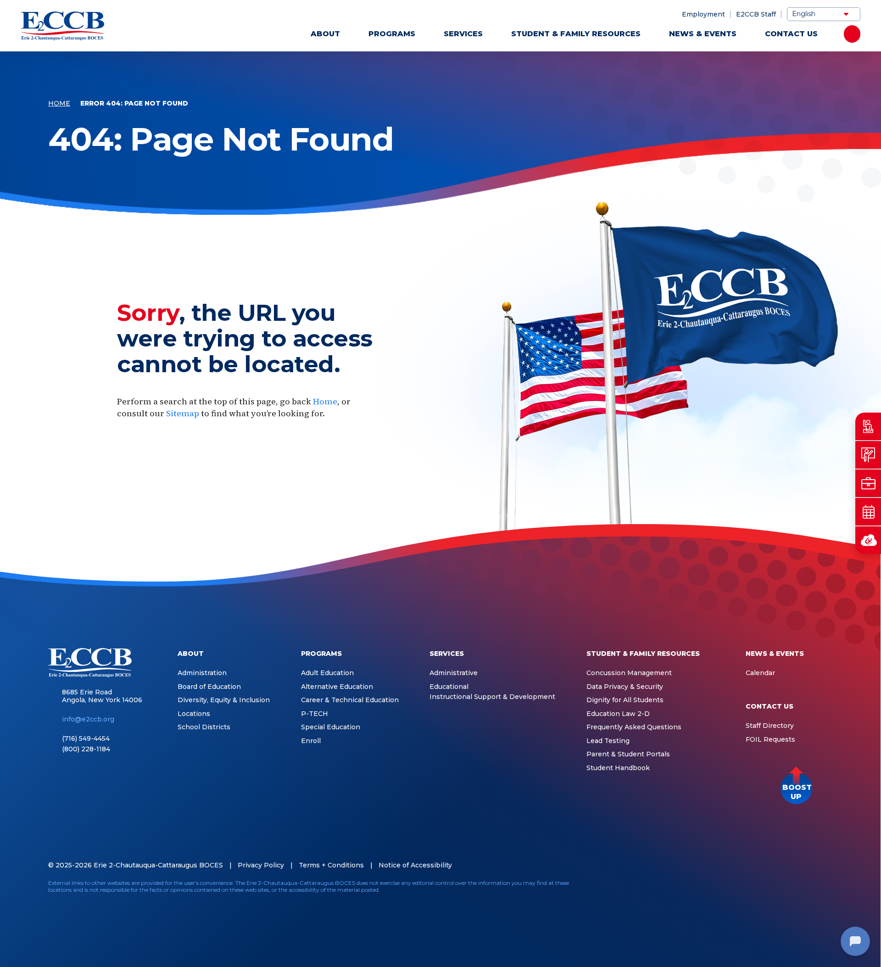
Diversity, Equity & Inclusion (224, 700)
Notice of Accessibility (415, 865)
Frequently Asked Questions (633, 727)
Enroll (311, 741)
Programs (391, 33)
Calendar (760, 673)
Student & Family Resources (576, 33)
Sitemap (182, 413)
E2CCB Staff (756, 14)
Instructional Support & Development (492, 697)
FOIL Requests (770, 739)
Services (463, 33)
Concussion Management (629, 673)
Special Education (330, 727)
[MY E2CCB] (868, 540)
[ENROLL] (868, 455)
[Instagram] (808, 886)
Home (59, 103)
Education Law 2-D (618, 714)
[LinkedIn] (770, 886)
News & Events (702, 33)
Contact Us (791, 33)
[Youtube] (789, 886)
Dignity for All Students (625, 700)
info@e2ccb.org (88, 719)
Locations (194, 714)
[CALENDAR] (868, 511)
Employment (703, 14)
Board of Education (209, 687)
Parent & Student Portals (628, 754)
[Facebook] (751, 886)
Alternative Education (337, 687)
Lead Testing (608, 741)
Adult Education (327, 673)
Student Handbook (618, 768)
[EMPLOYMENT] (868, 483)
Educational (448, 687)
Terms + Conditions (331, 865)
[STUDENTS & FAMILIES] (868, 426)
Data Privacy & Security (624, 687)
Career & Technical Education (350, 700)
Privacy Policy (261, 865)
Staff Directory (770, 726)
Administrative (453, 673)
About (325, 33)
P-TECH (314, 714)
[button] (796, 788)
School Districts (204, 727)
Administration (202, 673)
